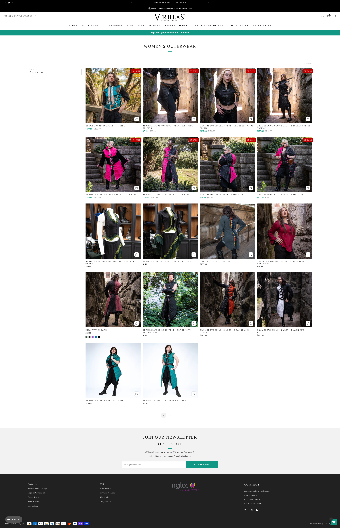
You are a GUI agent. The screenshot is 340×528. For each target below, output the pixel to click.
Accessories (113, 25)
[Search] (334, 16)
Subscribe (202, 464)
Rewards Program (107, 493)
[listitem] (170, 2)
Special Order (176, 25)
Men (141, 25)
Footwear (90, 25)
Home (73, 25)
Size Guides (33, 506)
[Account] (322, 16)
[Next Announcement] (208, 2)
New (130, 25)
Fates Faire (262, 25)
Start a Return (33, 497)
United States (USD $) (18, 16)
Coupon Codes (106, 502)
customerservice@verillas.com (256, 491)
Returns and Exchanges (37, 488)
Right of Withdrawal (36, 493)
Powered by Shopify (316, 524)
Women (154, 25)
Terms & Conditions (182, 456)
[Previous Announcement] (132, 2)
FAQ (102, 484)
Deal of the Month (208, 25)
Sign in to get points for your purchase (170, 32)
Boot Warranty (34, 502)
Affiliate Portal (106, 488)
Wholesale (104, 497)
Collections (238, 25)
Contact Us (32, 484)
